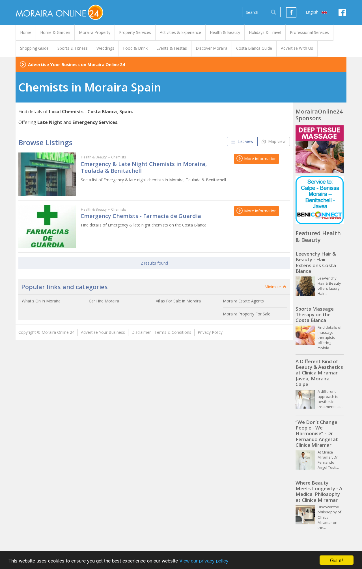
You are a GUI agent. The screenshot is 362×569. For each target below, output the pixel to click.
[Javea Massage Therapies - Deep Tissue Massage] (320, 149)
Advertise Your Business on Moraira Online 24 (76, 64)
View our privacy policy (204, 560)
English (313, 12)
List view (244, 141)
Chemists (118, 157)
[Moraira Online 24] (59, 12)
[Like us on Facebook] (291, 12)
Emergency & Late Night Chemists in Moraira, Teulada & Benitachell (144, 167)
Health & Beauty (94, 157)
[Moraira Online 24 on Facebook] (342, 14)
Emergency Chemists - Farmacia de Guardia (141, 216)
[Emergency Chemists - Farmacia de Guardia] (47, 226)
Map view (276, 141)
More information (260, 158)
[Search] (273, 12)
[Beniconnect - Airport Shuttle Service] (320, 200)
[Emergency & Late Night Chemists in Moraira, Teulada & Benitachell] (47, 174)
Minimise (273, 286)
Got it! (336, 560)
